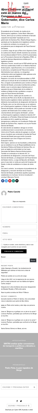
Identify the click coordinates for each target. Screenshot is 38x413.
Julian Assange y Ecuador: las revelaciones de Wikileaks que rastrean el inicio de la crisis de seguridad (16, 270)
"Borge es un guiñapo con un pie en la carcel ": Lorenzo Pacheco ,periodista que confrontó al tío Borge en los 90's (19, 313)
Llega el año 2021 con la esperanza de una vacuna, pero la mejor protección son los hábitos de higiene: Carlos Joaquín (17, 281)
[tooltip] (2, 180)
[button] (34, 387)
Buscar (3, 257)
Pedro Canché (20, 27)
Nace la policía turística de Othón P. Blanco (15, 292)
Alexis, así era (21, 328)
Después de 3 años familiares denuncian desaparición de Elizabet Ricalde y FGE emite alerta (18, 288)
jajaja (2, 305)
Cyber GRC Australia (21, 410)
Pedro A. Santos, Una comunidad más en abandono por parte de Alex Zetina (18, 300)
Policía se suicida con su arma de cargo (14, 276)
